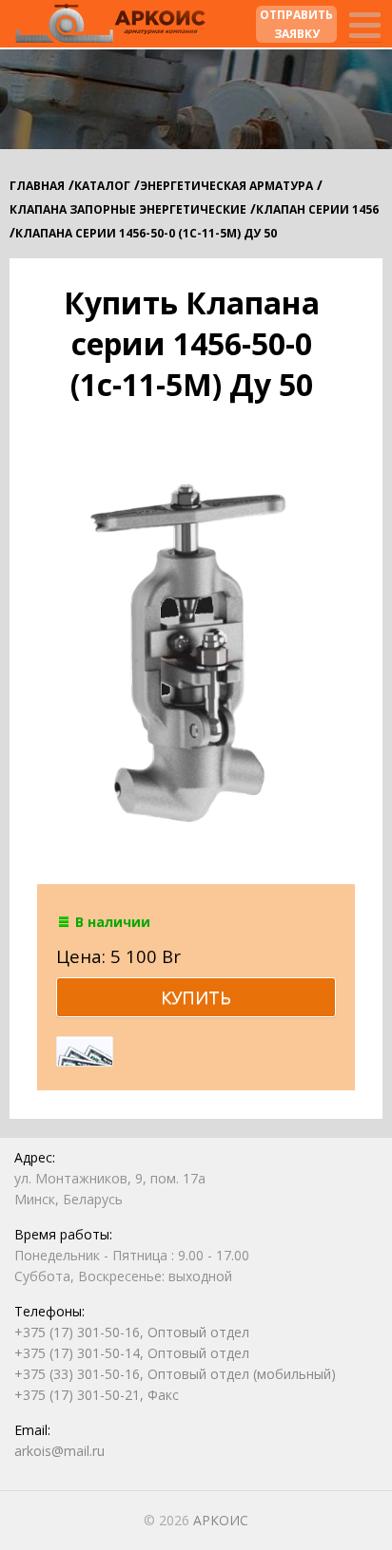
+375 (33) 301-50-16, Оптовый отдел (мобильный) (175, 1374)
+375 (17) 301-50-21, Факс (96, 1395)
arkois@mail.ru (59, 1451)
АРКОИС (220, 1520)
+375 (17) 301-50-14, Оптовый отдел (131, 1353)
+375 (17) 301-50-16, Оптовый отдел (131, 1332)
